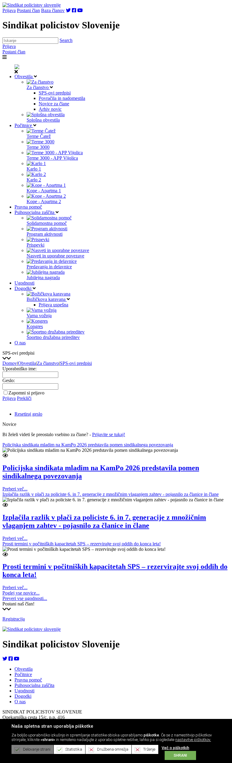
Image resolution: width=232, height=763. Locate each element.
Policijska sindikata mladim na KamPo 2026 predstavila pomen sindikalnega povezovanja (87, 444)
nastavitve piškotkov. (193, 739)
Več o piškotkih (175, 747)
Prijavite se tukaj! (108, 434)
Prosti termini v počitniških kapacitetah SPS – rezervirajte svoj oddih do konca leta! (81, 543)
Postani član (28, 10)
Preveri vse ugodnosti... (24, 598)
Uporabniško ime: (19, 368)
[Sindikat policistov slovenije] (31, 5)
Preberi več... (14, 488)
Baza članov (53, 10)
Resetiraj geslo (28, 414)
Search (66, 40)
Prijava (9, 10)
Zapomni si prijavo (26, 392)
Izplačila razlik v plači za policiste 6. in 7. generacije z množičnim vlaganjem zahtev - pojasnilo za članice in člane (110, 494)
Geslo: (8, 380)
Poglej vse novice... (21, 592)
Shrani (180, 755)
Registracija (13, 618)
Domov (9, 363)
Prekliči (24, 398)
